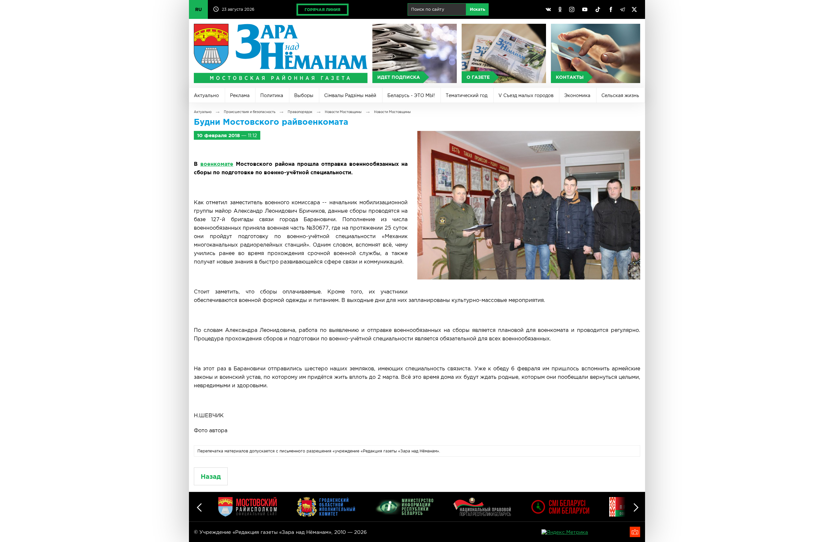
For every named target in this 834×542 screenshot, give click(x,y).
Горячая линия (322, 9)
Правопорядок (300, 112)
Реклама (240, 95)
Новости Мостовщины (343, 112)
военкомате (216, 164)
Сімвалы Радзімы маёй (350, 95)
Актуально (206, 95)
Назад (211, 476)
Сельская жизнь (620, 95)
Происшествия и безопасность (249, 112)
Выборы (303, 95)
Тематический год (466, 95)
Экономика (577, 95)
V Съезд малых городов (526, 95)
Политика (271, 95)
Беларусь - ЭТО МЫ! (411, 95)
